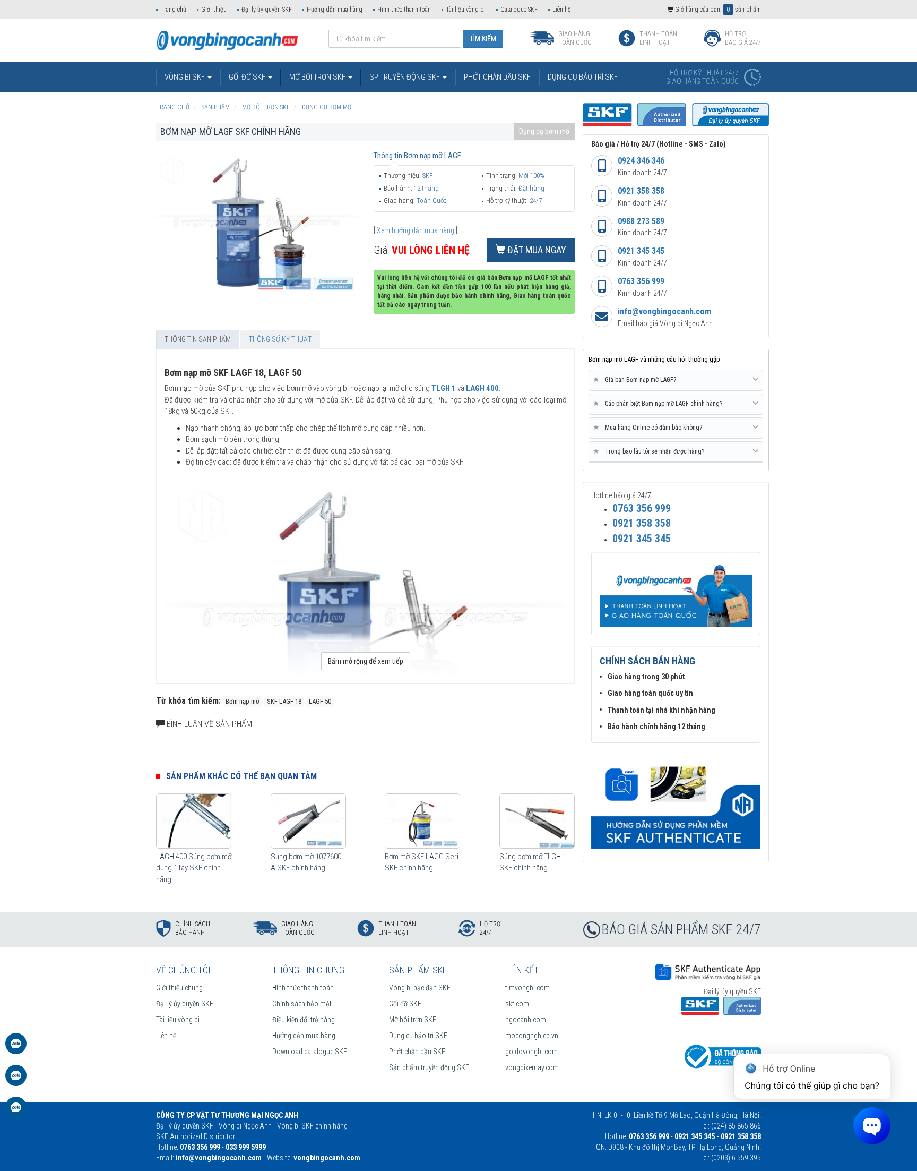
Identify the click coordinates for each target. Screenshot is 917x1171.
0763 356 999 (641, 281)
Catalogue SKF (519, 9)
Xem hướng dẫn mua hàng (415, 230)
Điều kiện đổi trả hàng (303, 1019)
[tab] (676, 380)
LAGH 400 (482, 388)
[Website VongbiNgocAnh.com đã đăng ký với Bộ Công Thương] (721, 1056)
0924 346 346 (641, 161)
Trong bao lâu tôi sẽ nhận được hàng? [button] (650, 451)
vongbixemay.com (532, 1067)
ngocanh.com (525, 1019)
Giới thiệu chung (179, 988)
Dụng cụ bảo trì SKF (418, 1035)
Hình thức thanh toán (404, 9)
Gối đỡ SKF (405, 1003)
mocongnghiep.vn (531, 1035)
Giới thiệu (214, 9)
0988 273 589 (641, 221)
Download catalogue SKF (309, 1051)
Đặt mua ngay (535, 249)
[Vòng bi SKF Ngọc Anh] (227, 40)
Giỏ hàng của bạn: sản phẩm (717, 9)
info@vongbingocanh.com (664, 311)
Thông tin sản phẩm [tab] (198, 339)
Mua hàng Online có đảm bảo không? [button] (649, 427)
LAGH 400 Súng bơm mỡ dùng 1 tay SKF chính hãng (193, 868)
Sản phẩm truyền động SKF (429, 1067)
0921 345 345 (641, 251)
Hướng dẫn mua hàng (334, 9)
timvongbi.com (527, 988)
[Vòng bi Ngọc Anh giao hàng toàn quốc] (675, 801)
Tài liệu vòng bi (466, 9)
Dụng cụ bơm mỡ (544, 131)
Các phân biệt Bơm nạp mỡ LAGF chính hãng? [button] (659, 403)
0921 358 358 (641, 191)
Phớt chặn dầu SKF (417, 1051)
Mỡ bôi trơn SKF (412, 1019)
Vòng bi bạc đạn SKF (420, 988)
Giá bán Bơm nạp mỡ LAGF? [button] (636, 379)
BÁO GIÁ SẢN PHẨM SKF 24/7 (681, 929)
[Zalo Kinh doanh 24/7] (16, 1049)
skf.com (517, 1003)
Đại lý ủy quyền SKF (266, 9)
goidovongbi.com (531, 1051)
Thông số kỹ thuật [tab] (280, 339)
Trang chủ (173, 9)
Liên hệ (561, 9)
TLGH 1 (443, 388)
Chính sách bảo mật (302, 1003)
